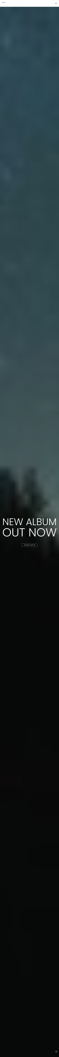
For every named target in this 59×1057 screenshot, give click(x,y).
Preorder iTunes (29, 545)
